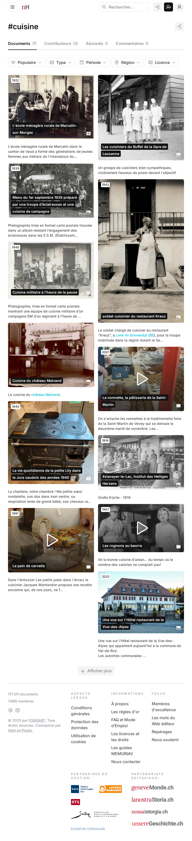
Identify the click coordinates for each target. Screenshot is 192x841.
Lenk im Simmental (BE (135, 335)
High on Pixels (20, 730)
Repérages (162, 731)
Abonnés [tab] (97, 43)
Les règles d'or (125, 711)
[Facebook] (10, 710)
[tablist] (96, 43)
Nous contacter (125, 761)
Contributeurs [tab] (61, 43)
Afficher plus (99, 670)
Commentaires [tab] (132, 43)
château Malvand (45, 394)
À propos (120, 703)
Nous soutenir (165, 739)
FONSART (36, 720)
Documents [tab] (22, 43)
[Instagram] (17, 710)
